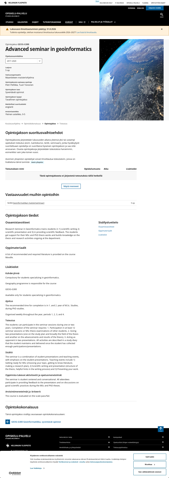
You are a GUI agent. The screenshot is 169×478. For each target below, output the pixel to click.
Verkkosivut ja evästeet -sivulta (72, 462)
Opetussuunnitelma (14, 56)
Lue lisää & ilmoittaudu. (87, 32)
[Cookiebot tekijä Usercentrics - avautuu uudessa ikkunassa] (15, 473)
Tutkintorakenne (52, 22)
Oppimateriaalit (105, 230)
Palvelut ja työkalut (102, 22)
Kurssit (69, 22)
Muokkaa (148, 464)
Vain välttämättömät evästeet (149, 472)
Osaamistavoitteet (106, 226)
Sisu (82, 22)
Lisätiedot (102, 234)
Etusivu (9, 22)
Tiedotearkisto (64, 442)
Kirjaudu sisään (155, 8)
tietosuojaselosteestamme (101, 462)
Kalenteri (23, 22)
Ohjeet (35, 22)
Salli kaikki (150, 457)
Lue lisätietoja (36, 468)
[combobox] (23, 61)
